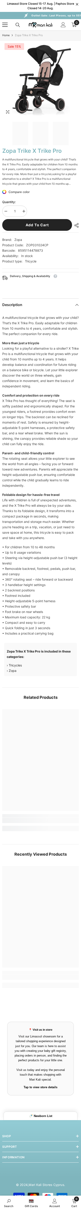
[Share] (75, 225)
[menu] (5, 24)
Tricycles (15, 665)
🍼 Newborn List (40, 1116)
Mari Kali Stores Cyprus (46, 1185)
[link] (40, 820)
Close (77, 4)
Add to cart (37, 225)
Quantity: (9, 202)
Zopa (18, 240)
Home (6, 35)
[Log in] (63, 24)
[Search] (17, 25)
